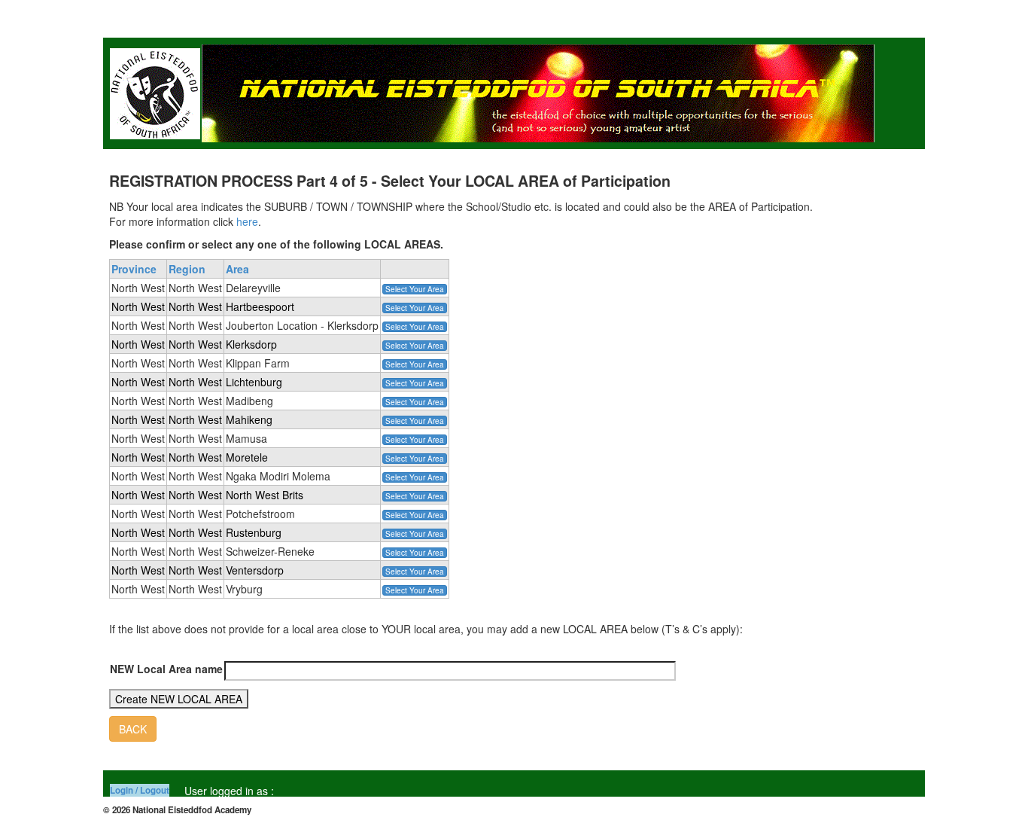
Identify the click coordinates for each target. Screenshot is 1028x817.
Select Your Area (414, 289)
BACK (133, 728)
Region (187, 268)
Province (134, 268)
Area (237, 268)
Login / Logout (139, 790)
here (247, 221)
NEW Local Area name (166, 668)
